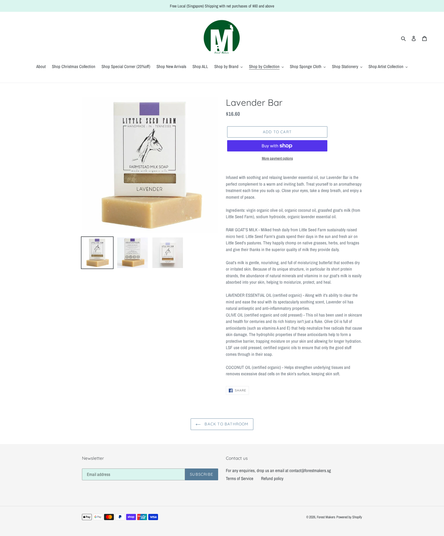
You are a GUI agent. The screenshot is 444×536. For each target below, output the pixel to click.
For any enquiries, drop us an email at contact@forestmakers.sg (278, 470)
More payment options (277, 158)
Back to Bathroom (225, 424)
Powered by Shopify (349, 517)
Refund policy (272, 478)
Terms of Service (239, 478)
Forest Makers (326, 517)
